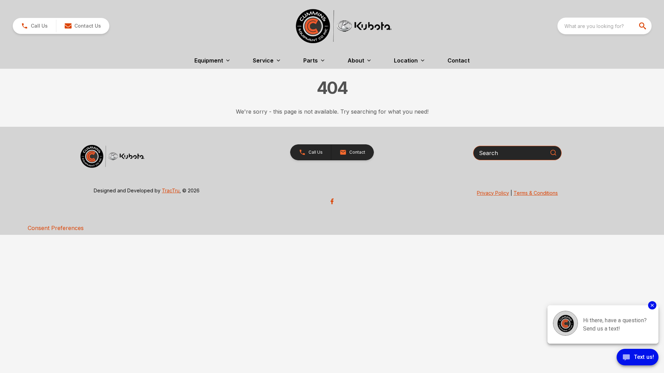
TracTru (170, 190)
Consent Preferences (56, 227)
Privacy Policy (493, 193)
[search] (643, 26)
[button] (34, 26)
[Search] (553, 152)
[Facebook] (332, 201)
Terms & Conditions (536, 193)
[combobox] (604, 26)
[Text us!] (637, 358)
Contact (459, 60)
